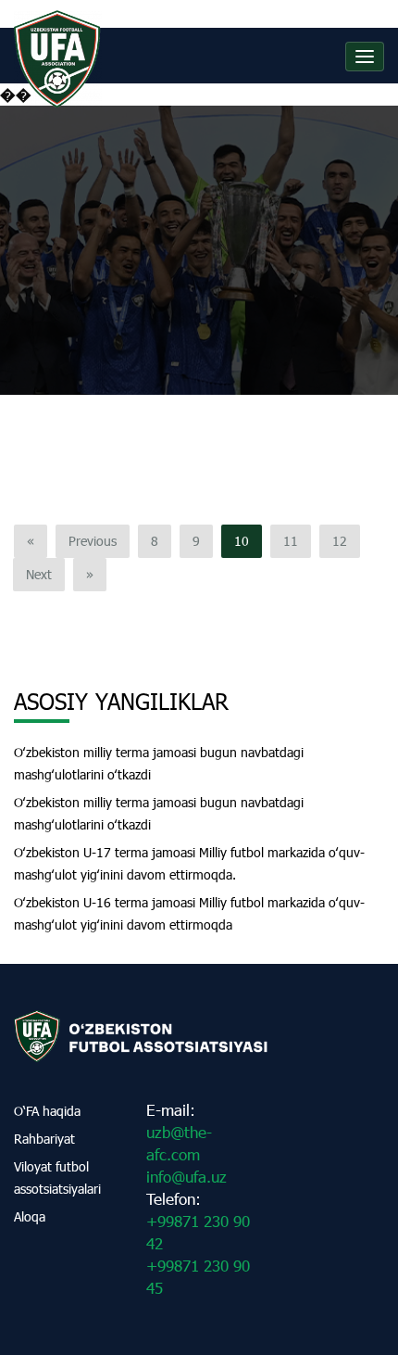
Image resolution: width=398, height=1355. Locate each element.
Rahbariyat (44, 1138)
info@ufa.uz (186, 1176)
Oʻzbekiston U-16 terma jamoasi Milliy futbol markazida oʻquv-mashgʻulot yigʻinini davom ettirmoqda (189, 913)
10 (241, 541)
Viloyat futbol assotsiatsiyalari (57, 1178)
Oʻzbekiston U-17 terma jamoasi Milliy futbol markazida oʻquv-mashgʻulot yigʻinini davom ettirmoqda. (189, 863)
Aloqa (29, 1216)
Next (39, 574)
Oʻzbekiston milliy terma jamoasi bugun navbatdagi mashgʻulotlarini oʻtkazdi (159, 763)
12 (339, 541)
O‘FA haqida (47, 1111)
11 (290, 541)
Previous (92, 541)
